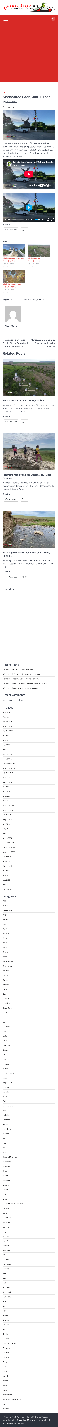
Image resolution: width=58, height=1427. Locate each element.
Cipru (5, 1017)
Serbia (5, 1301)
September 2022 (9, 861)
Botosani (6, 970)
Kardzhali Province (10, 1157)
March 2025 (7, 754)
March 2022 (7, 889)
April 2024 (6, 800)
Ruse (4, 1278)
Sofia (4, 1329)
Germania (6, 1087)
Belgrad (6, 952)
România (41, 299)
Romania (6, 1273)
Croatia (5, 1040)
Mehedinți (6, 1222)
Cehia (5, 1012)
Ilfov (4, 1143)
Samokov (6, 1287)
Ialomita (6, 1133)
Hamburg (6, 1119)
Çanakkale (6, 1003)
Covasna (6, 1031)
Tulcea (5, 93)
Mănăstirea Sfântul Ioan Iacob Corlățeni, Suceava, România (25, 683)
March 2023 (7, 838)
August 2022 (7, 866)
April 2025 (6, 749)
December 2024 (9, 763)
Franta (5, 1068)
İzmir (4, 1152)
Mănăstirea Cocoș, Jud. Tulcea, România (12, 285)
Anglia (5, 914)
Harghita (6, 1124)
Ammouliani (7, 910)
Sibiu (4, 1310)
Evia (4, 1059)
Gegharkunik (7, 1082)
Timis (5, 1362)
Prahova (6, 1268)
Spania (5, 1334)
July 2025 (6, 735)
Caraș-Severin (8, 1008)
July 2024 (6, 786)
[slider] (16, 219)
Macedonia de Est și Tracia (13, 1203)
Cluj (4, 1022)
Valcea (5, 1380)
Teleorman (7, 1348)
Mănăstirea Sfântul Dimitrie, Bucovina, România (21, 688)
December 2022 (9, 847)
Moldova (6, 1226)
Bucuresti (6, 980)
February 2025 (8, 758)
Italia (4, 1147)
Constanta (7, 1026)
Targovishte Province (11, 1343)
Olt (4, 1254)
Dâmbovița (7, 1045)
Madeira (6, 1208)
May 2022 (6, 880)
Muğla (5, 1231)
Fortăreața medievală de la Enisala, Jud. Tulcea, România (27, 476)
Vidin (4, 1404)
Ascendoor (44, 1420)
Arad (4, 924)
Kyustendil (7, 1180)
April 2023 (6, 833)
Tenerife (6, 1352)
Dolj (4, 1054)
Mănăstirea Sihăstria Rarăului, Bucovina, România (22, 674)
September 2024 (9, 777)
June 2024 (6, 791)
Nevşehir (6, 1245)
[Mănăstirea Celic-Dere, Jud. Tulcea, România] (14, 250)
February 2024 (8, 805)
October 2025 (8, 730)
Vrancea (6, 1408)
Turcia (5, 1371)
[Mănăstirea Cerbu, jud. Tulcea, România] (39, 250)
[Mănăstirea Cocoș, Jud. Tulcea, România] (14, 276)
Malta (5, 1212)
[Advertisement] (29, 53)
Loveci (5, 1199)
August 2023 (7, 819)
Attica (5, 938)
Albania (5, 905)
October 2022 (8, 856)
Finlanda (6, 1063)
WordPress (19, 1423)
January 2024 (8, 810)
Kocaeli (5, 1175)
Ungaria (6, 1376)
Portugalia (7, 1264)
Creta (5, 1036)
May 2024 (6, 796)
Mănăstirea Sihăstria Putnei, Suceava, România (21, 678)
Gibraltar (6, 1091)
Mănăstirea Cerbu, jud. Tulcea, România (36, 259)
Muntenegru (7, 1236)
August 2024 (7, 782)
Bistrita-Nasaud (9, 961)
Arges (5, 928)
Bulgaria (6, 984)
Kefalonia (6, 1166)
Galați (5, 1077)
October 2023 (8, 814)
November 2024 (9, 768)
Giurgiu (5, 1096)
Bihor (5, 956)
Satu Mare (7, 1296)
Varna (5, 1385)
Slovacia (6, 1324)
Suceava (6, 1338)
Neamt (5, 1240)
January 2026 (8, 721)
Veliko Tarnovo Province (12, 1399)
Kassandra (7, 1161)
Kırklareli (6, 1171)
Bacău (5, 947)
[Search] (53, 19)
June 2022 (6, 875)
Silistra (5, 1315)
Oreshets (6, 1259)
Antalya (5, 919)
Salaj (4, 1282)
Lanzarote (6, 1185)
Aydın (5, 942)
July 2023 (6, 824)
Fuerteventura (8, 1073)
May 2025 (6, 744)
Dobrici (5, 1050)
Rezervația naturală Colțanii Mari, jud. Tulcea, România (26, 554)
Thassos (6, 1357)
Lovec (5, 1194)
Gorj (4, 1101)
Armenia (6, 933)
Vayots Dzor (7, 1394)
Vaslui (5, 1390)
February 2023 (8, 842)
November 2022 (9, 852)
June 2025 (6, 740)
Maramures (7, 1217)
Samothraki (7, 1292)
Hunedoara (7, 1129)
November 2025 (9, 726)
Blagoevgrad (7, 966)
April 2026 (6, 716)
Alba (4, 900)
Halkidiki (6, 1115)
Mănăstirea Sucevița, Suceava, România (18, 669)
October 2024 (8, 772)
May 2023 (6, 828)
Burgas (5, 989)
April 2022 (6, 884)
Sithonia (6, 1320)
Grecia (5, 1110)
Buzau (5, 994)
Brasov (5, 975)
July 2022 (6, 870)
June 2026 (6, 712)
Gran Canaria (8, 1105)
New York (6, 1250)
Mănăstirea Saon (28, 299)
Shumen (6, 1306)
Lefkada (6, 1189)
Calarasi (6, 998)
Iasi (4, 1138)
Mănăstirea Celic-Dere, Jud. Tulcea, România (13, 259)
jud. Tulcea (15, 299)
